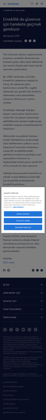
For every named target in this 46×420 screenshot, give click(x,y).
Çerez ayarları (23, 214)
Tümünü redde (23, 220)
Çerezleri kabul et (23, 227)
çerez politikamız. (18, 207)
